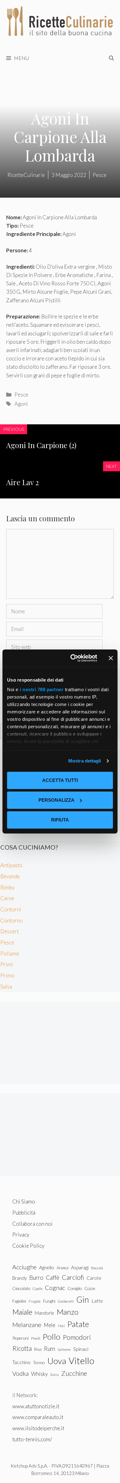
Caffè (52, 1277)
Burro (36, 1277)
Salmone (64, 1349)
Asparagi (80, 1267)
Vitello (81, 1360)
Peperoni (20, 1338)
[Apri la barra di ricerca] (111, 58)
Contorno (11, 920)
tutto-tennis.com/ (32, 1439)
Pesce (21, 394)
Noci (61, 1326)
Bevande (10, 876)
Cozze (89, 1288)
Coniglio (74, 1288)
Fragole (35, 1301)
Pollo (51, 1337)
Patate (78, 1324)
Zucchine (74, 1373)
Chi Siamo (23, 1201)
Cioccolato (21, 1288)
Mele (49, 1325)
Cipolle (37, 1289)
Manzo (67, 1311)
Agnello (46, 1267)
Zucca (54, 1374)
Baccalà (97, 1268)
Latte (97, 1301)
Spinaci (80, 1349)
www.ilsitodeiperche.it (38, 1428)
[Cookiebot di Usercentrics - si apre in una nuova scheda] (72, 658)
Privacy (20, 1234)
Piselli (35, 1338)
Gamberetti (66, 1301)
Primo (7, 975)
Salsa (6, 986)
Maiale (22, 1312)
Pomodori (77, 1337)
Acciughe (24, 1267)
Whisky (39, 1374)
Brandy (19, 1278)
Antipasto (11, 865)
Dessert (9, 931)
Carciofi (73, 1277)
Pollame (9, 953)
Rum (49, 1348)
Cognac (55, 1287)
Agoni (21, 404)
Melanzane (26, 1324)
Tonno (39, 1362)
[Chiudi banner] (111, 658)
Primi (6, 964)
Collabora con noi (32, 1223)
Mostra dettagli (84, 760)
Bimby (7, 887)
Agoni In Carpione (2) (41, 445)
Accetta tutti (60, 780)
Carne (7, 898)
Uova (56, 1361)
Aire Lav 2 (22, 482)
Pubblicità (23, 1212)
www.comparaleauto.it (37, 1417)
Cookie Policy (28, 1245)
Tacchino (21, 1362)
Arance (63, 1267)
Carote (94, 1278)
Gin (82, 1299)
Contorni (10, 909)
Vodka (20, 1373)
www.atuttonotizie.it (35, 1406)
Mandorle (44, 1313)
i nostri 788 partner (41, 689)
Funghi (49, 1301)
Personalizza (56, 800)
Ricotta (22, 1348)
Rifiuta (60, 819)
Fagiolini (19, 1301)
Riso (38, 1349)
